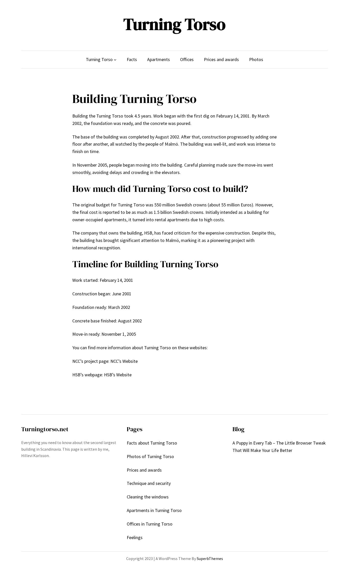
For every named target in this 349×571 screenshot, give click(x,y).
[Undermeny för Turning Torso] (115, 59)
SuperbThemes (210, 558)
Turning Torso (174, 24)
